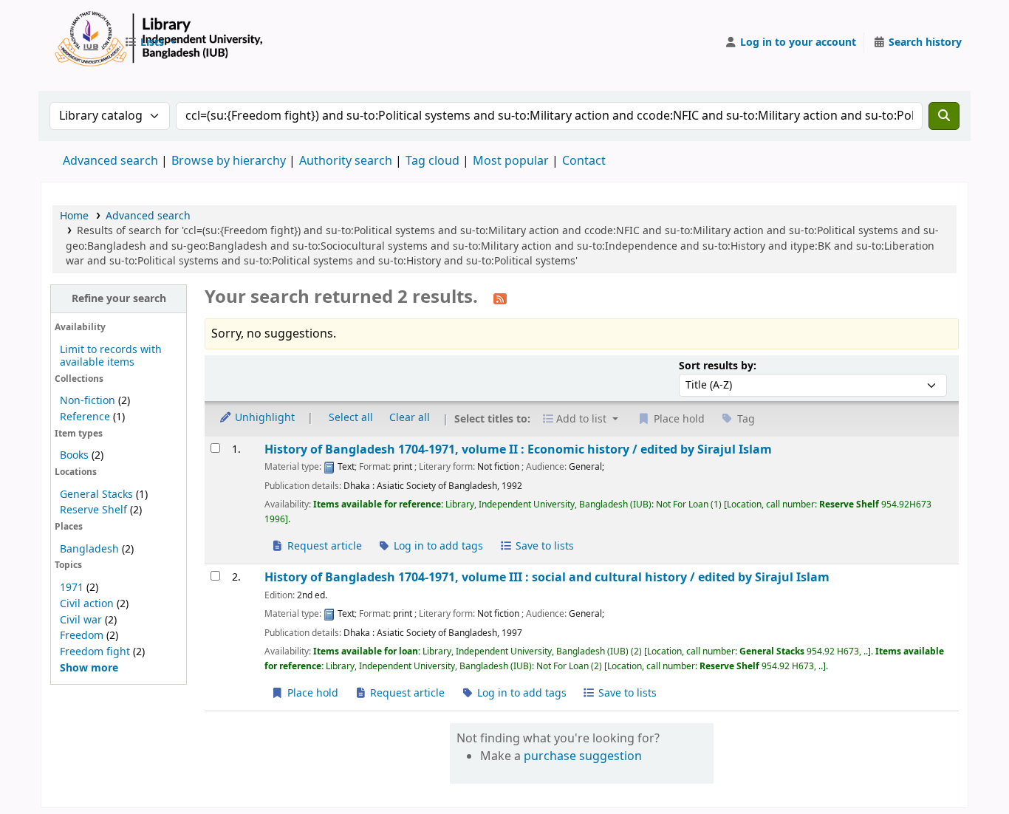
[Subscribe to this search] (500, 298)
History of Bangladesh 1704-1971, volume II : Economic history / (518, 449)
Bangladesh (89, 549)
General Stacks (96, 494)
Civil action (87, 604)
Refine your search (119, 299)
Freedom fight (95, 652)
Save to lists (543, 546)
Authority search (345, 161)
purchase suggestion (583, 756)
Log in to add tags (437, 546)
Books (74, 455)
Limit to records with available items (111, 356)
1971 (71, 587)
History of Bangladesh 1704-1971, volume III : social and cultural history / (547, 577)
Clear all (409, 417)
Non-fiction (87, 400)
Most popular (511, 161)
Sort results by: (717, 366)
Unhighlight (263, 417)
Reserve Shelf (93, 510)
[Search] (944, 116)
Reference (85, 417)
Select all (351, 417)
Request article (323, 546)
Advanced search (110, 161)
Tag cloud (432, 161)
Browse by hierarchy (228, 161)
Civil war (81, 620)
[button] (150, 43)
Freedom (81, 635)
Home (74, 216)
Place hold (311, 693)
